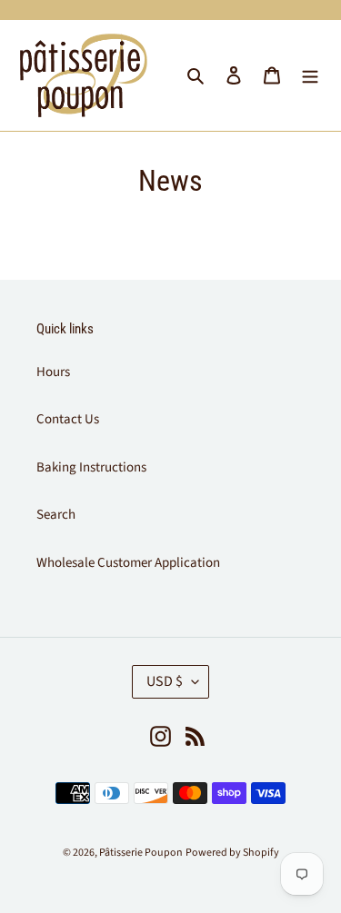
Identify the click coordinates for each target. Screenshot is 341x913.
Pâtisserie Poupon (141, 852)
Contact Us (67, 419)
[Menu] (310, 75)
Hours (53, 372)
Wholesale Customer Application (128, 562)
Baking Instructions (91, 467)
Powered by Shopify (232, 852)
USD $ (164, 681)
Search (55, 514)
